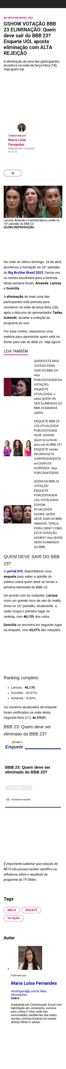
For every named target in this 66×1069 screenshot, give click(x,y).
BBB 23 (12, 910)
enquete (31, 910)
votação (14, 918)
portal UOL (15, 571)
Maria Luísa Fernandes (34, 983)
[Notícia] (13, 173)
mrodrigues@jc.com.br (25, 991)
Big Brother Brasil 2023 (25, 272)
